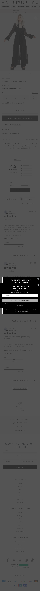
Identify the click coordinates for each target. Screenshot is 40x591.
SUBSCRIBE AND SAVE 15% (20, 300)
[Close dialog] (38, 279)
